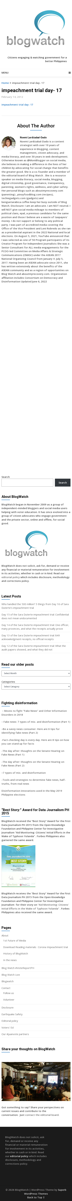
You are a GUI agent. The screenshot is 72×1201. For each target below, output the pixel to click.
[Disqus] (36, 335)
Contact (6, 988)
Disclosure (8, 1007)
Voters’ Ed (8, 1027)
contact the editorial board (42, 1115)
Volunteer (8, 999)
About (5, 935)
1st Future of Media (14, 940)
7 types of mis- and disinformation (24, 772)
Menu (5, 72)
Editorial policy (10, 1020)
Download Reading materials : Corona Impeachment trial (35, 947)
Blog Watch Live (11, 974)
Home (5, 82)
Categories (8, 681)
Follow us (8, 993)
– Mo (5, 710)
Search (6, 476)
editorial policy (11, 577)
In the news (10, 960)
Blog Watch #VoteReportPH (18, 968)
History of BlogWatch (15, 953)
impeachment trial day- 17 (17, 104)
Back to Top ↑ (36, 1197)
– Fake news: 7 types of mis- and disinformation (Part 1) (36, 721)
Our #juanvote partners (15, 1034)
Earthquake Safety (12, 1014)
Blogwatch (8, 981)
